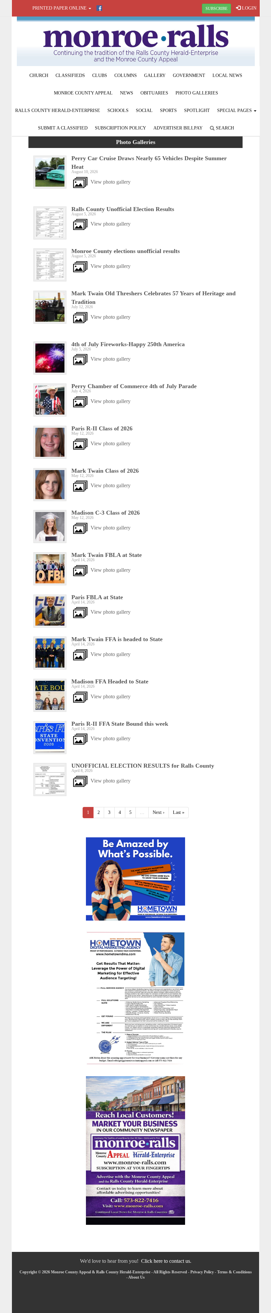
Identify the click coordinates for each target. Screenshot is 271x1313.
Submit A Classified (63, 128)
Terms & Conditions (234, 1272)
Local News (227, 75)
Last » (178, 812)
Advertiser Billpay (178, 128)
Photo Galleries (196, 93)
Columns (125, 75)
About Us (136, 1277)
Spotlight (197, 110)
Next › (159, 812)
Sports (168, 110)
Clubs (99, 75)
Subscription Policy (120, 128)
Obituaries (154, 93)
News (126, 93)
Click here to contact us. (166, 1261)
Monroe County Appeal (83, 93)
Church (38, 75)
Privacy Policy (202, 1272)
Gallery (155, 75)
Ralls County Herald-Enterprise (57, 110)
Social (144, 110)
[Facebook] (99, 8)
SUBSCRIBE (216, 8)
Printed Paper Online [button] (60, 8)
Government (189, 75)
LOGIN (248, 8)
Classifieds (70, 75)
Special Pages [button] (235, 110)
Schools (118, 110)
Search (224, 128)
